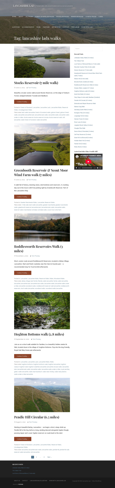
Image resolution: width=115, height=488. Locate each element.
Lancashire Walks (56, 107)
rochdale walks (42, 210)
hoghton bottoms (27, 364)
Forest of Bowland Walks (44, 16)
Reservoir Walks (77, 16)
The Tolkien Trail (79, 61)
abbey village (26, 281)
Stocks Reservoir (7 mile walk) (36, 83)
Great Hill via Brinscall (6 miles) (83, 137)
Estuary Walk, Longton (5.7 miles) (84, 88)
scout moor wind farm (54, 210)
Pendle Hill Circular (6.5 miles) (36, 417)
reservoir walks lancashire (22, 452)
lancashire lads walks (41, 115)
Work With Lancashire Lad (57, 480)
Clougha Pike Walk (79, 128)
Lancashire (36, 107)
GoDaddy (20, 484)
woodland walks (40, 288)
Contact (66, 27)
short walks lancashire (27, 288)
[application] (88, 162)
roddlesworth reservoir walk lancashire (48, 286)
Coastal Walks (91, 16)
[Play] (76, 168)
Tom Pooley (32, 87)
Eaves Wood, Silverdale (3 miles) (84, 131)
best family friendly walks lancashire (42, 281)
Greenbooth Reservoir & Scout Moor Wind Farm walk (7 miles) (41, 172)
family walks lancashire (61, 281)
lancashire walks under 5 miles (51, 369)
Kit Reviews (56, 27)
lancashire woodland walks (27, 286)
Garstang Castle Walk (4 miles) (83, 109)
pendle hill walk (64, 449)
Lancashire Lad (23, 5)
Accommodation (28, 27)
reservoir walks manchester (22, 210)
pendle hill (56, 449)
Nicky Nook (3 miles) (80, 147)
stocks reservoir (28, 117)
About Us (17, 480)
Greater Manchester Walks (29, 202)
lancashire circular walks (54, 367)
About (21, 16)
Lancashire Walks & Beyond (38, 480)
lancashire (21, 115)
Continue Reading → (23, 102)
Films (38, 27)
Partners (46, 27)
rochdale (34, 210)
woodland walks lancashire (54, 288)
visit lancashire (34, 452)
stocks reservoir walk (55, 117)
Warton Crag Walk (79, 106)
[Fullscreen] (100, 168)
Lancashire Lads (45, 107)
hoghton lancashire (54, 364)
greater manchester (49, 205)
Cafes (101, 16)
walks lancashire (42, 120)
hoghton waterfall (34, 367)
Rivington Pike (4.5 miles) (81, 113)
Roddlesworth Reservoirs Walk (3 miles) (86, 85)
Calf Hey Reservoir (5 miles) (82, 134)
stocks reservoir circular (41, 117)
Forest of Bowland (26, 107)
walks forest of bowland (28, 120)
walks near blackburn (35, 371)
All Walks (29, 16)
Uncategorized (23, 110)
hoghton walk (23, 367)
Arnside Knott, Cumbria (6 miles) (83, 82)
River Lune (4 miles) (80, 122)
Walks (30, 110)
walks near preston (60, 371)
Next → (49, 457)
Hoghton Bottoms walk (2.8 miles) (39, 334)
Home (14, 16)
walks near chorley (48, 371)
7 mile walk (25, 205)
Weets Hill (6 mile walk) (81, 78)
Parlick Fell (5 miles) (80, 144)
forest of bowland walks (43, 112)
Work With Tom (87, 27)
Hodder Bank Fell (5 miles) (82, 140)
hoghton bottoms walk (40, 364)
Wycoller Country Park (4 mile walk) (84, 67)
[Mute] (97, 168)
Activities (16, 27)
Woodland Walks (62, 16)
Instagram (75, 27)
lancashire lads (29, 115)
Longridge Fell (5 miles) (81, 116)
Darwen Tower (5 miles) (81, 119)
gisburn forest (55, 112)
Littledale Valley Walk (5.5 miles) (84, 58)
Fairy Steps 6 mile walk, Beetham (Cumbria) (87, 97)
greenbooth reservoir (24, 207)
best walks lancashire (28, 112)
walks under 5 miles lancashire (23, 374)
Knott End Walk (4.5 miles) (82, 94)
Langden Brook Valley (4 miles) (83, 125)
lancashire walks (53, 115)
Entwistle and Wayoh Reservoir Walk (85, 103)
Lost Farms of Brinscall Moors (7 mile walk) (87, 64)
